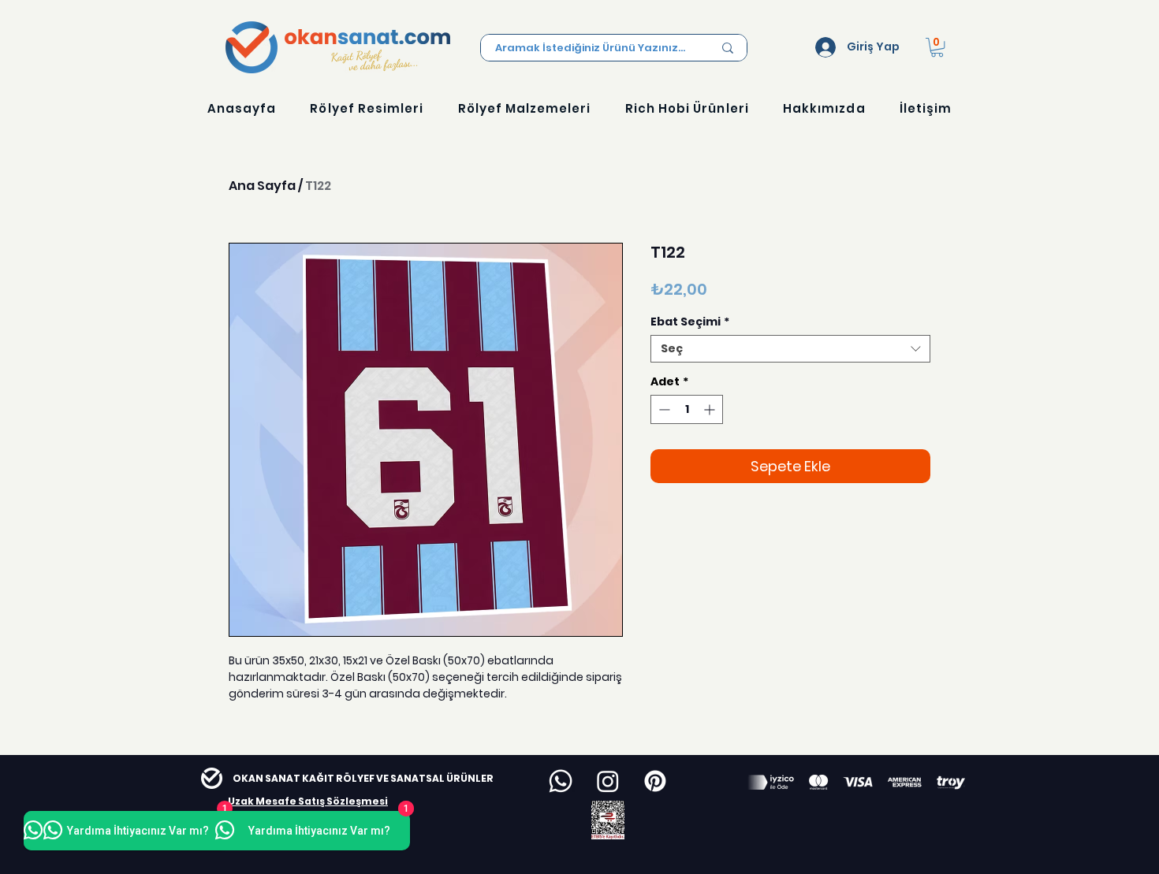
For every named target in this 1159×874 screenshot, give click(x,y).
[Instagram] (608, 781)
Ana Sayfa (262, 186)
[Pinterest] (655, 781)
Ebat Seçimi (689, 322)
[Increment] (711, 409)
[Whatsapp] (560, 781)
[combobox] (790, 349)
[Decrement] (663, 409)
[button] (937, 47)
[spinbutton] (687, 409)
